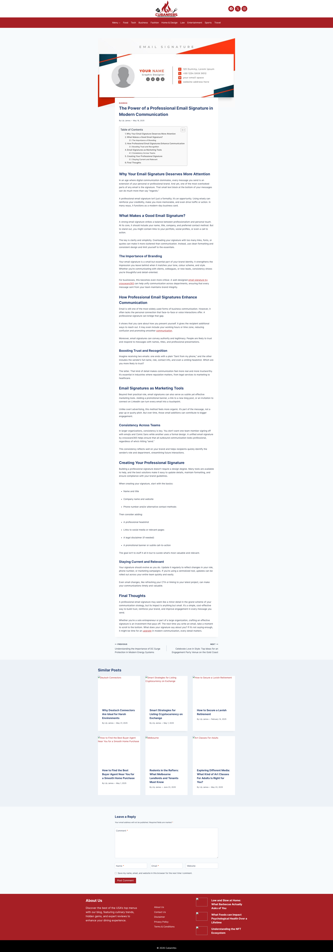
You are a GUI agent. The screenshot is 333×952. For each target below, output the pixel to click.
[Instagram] (244, 9)
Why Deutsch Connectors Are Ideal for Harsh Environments (118, 714)
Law (182, 22)
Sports (208, 22)
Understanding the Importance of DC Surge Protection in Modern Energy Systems (137, 648)
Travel (217, 22)
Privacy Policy (161, 922)
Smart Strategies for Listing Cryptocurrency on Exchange (166, 714)
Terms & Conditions (164, 926)
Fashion (155, 22)
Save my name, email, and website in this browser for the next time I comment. (155, 873)
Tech (133, 22)
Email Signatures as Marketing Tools (144, 150)
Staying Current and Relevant (144, 159)
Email (155, 865)
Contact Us (160, 912)
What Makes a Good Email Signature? (145, 137)
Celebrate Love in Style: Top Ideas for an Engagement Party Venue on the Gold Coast (195, 648)
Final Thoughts (134, 162)
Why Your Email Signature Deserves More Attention (151, 134)
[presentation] (119, 690)
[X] (238, 9)
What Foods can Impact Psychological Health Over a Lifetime (229, 918)
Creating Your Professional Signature (144, 156)
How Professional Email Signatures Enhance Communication (156, 143)
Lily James (126, 121)
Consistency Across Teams (143, 153)
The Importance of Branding (144, 140)
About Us (159, 907)
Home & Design (169, 22)
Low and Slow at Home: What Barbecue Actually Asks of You (226, 904)
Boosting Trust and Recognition (145, 147)
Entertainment (194, 22)
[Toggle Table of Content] (182, 130)
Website (191, 865)
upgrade (147, 631)
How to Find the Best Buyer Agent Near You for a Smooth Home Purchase (118, 774)
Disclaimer (159, 917)
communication (164, 330)
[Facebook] (231, 9)
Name (120, 865)
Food (125, 22)
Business (143, 22)
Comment (122, 830)
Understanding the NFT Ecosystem (226, 930)
